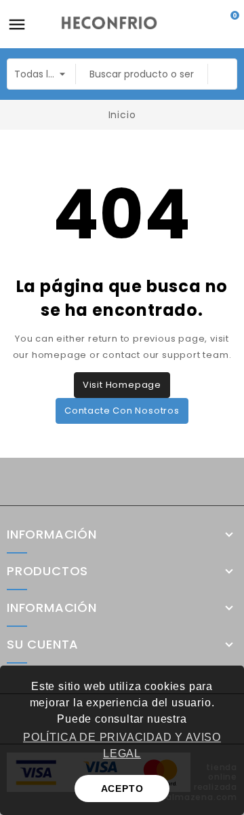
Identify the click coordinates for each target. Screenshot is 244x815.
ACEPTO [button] (122, 788)
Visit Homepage (122, 384)
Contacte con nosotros (122, 410)
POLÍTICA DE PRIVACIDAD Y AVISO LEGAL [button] (122, 745)
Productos (47, 571)
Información (52, 534)
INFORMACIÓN (52, 608)
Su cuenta (43, 644)
